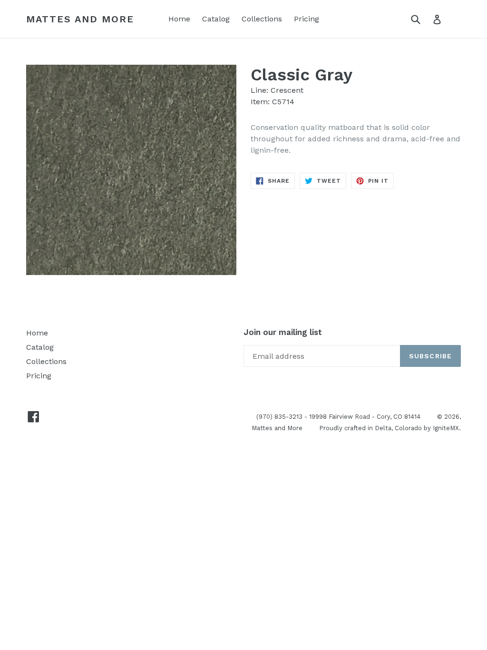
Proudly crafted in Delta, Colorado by (376, 428)
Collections (262, 18)
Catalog (216, 18)
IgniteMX (446, 428)
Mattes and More (80, 19)
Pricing (306, 18)
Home (179, 18)
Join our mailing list (283, 332)
